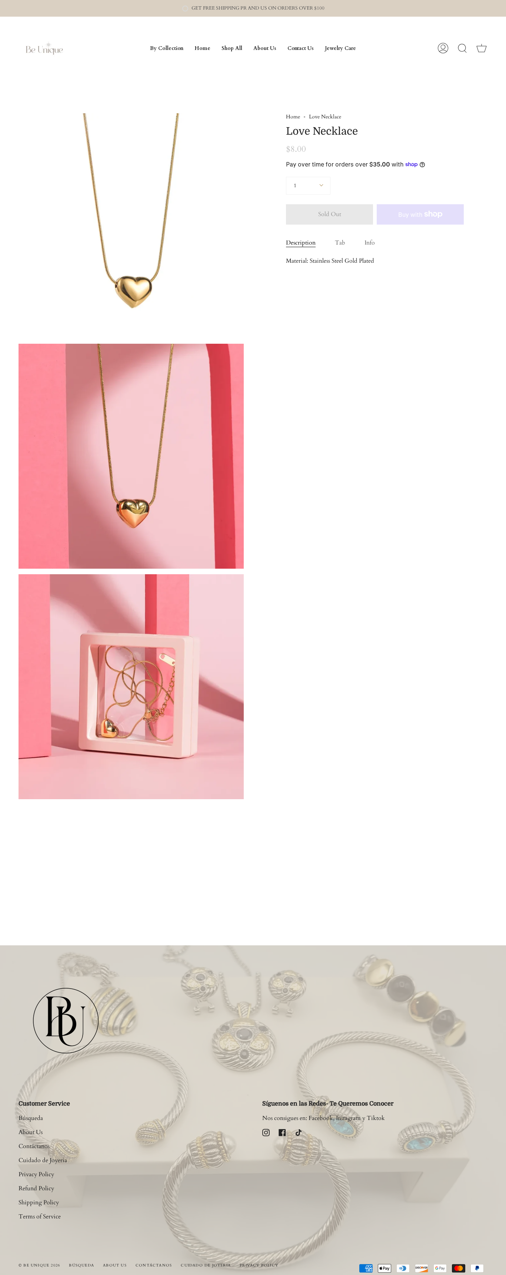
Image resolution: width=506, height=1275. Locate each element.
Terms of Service (40, 1216)
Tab (340, 243)
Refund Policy (36, 1188)
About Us (31, 1132)
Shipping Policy (39, 1202)
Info (369, 243)
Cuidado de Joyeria (43, 1160)
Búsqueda (31, 1118)
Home (293, 116)
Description (301, 243)
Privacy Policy (36, 1174)
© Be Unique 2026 (39, 1265)
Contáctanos (34, 1146)
